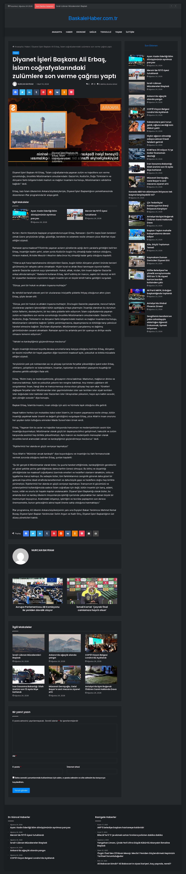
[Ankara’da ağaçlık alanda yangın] (65, 643)
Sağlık (93, 32)
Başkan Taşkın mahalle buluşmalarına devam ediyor (159, 233)
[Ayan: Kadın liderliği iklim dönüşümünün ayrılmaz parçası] (21, 214)
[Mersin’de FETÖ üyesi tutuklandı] (75, 214)
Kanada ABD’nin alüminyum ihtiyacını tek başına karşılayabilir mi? (150, 193)
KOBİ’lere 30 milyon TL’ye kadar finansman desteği (160, 152)
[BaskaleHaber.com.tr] (93, 18)
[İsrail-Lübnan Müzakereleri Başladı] (28, 643)
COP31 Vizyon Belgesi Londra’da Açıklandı (96, 656)
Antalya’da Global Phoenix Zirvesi (157, 305)
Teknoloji (105, 32)
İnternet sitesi (73, 767)
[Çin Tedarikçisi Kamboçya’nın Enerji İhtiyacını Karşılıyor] (137, 206)
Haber (69, 32)
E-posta (16, 767)
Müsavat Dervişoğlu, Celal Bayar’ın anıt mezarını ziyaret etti (64, 689)
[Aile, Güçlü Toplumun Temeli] (137, 248)
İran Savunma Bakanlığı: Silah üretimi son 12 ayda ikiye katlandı (28, 689)
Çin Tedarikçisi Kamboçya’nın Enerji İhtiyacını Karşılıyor (157, 205)
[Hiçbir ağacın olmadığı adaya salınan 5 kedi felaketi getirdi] (137, 140)
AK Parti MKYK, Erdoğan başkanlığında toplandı (159, 292)
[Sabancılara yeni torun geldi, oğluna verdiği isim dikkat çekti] (137, 126)
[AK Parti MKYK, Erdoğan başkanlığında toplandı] (137, 294)
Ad (14, 756)
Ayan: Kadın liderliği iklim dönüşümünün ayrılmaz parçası (44, 214)
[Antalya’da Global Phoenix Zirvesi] (137, 307)
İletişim (130, 32)
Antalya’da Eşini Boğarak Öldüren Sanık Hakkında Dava (101, 688)
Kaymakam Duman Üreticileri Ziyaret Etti (158, 259)
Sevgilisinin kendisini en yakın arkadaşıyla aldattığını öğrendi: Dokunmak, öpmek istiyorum (159, 322)
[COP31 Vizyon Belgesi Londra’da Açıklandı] (101, 643)
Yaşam (118, 32)
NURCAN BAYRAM (25, 84)
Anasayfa (57, 32)
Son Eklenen (151, 45)
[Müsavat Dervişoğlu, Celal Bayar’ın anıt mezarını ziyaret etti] (65, 675)
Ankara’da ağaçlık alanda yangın (62, 656)
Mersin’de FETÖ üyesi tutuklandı (158, 72)
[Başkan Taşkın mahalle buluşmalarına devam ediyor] (137, 234)
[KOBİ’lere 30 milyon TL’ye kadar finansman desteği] (137, 153)
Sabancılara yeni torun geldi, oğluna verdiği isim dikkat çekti (160, 125)
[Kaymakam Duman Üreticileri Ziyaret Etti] (137, 261)
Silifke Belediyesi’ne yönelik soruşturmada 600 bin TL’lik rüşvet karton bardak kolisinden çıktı (158, 276)
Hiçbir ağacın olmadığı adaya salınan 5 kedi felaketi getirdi (159, 139)
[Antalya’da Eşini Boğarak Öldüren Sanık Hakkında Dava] (101, 675)
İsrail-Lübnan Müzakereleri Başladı (71, 6)
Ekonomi (80, 32)
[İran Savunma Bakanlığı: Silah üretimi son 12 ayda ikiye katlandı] (28, 675)
